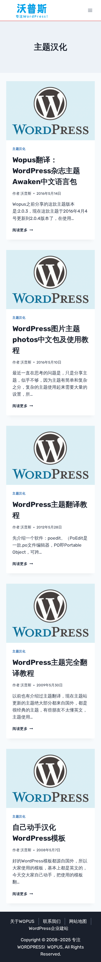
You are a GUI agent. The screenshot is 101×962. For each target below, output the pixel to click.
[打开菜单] (90, 10)
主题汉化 (18, 149)
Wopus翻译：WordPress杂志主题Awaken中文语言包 (46, 171)
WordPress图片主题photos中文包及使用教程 (50, 339)
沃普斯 (25, 193)
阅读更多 (22, 230)
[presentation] (50, 110)
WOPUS (55, 947)
